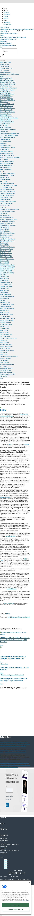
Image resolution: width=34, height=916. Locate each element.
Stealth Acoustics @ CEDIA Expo (9, 74)
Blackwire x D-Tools (6, 78)
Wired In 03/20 (4, 342)
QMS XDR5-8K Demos (6, 98)
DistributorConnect (5, 72)
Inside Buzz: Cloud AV (6, 368)
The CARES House (5, 370)
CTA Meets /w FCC (5, 251)
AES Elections (4, 102)
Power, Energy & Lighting (7, 175)
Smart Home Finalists (6, 110)
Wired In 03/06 (4, 362)
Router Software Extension (7, 225)
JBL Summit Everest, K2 (7, 189)
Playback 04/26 (4, 261)
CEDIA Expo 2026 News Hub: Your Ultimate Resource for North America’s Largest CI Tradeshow (15, 640)
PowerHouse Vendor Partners (8, 356)
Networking (4, 33)
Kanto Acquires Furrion (6, 163)
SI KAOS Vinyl (4, 159)
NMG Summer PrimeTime (7, 191)
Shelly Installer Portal (6, 197)
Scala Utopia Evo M (5, 145)
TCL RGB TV (3, 275)
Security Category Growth (7, 318)
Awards (6, 18)
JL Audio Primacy (5, 237)
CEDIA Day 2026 (5, 316)
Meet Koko (3, 143)
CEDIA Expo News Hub (6, 217)
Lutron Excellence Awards (7, 147)
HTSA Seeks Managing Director (9, 135)
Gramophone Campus (6, 235)
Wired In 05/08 (4, 229)
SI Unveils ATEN (4, 149)
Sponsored (27, 29)
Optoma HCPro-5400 (6, 271)
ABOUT (1, 879)
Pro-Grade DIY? (4, 360)
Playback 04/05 (4, 310)
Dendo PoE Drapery (5, 114)
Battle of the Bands (5, 294)
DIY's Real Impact (5, 328)
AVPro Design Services (7, 161)
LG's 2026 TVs (4, 366)
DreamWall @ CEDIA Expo (7, 100)
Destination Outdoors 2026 (8, 84)
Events (6, 16)
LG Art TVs (3, 207)
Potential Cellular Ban (6, 203)
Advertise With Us (5, 39)
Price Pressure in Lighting (7, 193)
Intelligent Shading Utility (7, 364)
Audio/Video (8, 37)
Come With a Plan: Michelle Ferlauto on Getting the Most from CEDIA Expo (13, 657)
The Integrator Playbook (7, 183)
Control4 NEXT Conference (7, 82)
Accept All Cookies (15, 905)
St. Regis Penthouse (6, 324)
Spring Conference (9, 603)
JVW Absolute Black (6, 86)
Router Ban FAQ (4, 281)
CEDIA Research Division (7, 233)
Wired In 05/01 (4, 245)
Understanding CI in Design (8, 201)
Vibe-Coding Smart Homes (7, 239)
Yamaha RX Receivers (6, 223)
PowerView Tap (4, 66)
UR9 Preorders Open (6, 334)
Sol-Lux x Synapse (5, 358)
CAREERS (6, 879)
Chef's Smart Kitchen (6, 253)
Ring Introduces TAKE (6, 68)
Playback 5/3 (4, 243)
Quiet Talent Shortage (6, 372)
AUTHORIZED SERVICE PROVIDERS (17, 879)
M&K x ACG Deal (5, 302)
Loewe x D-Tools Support (7, 267)
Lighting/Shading (17, 37)
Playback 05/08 (4, 227)
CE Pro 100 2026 (5, 205)
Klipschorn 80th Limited (7, 104)
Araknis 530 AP (4, 332)
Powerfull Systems (12, 589)
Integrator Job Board (6, 344)
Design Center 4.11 (5, 292)
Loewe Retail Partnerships (7, 221)
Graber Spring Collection (7, 241)
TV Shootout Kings (5, 141)
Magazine (5, 43)
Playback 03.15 (4, 352)
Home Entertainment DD (7, 122)
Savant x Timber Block (6, 314)
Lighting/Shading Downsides (8, 185)
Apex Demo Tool (5, 92)
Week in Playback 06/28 (7, 155)
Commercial (11, 33)
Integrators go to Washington (8, 88)
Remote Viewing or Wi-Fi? (7, 374)
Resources (7, 14)
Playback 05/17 (4, 213)
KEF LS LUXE (4, 126)
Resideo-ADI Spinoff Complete (9, 118)
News (2, 29)
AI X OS (2, 171)
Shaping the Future (5, 62)
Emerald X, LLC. (7, 876)
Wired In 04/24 (4, 263)
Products (10, 29)
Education (14, 617)
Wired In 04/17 (4, 279)
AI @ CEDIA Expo (5, 348)
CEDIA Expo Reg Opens (7, 304)
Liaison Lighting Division (7, 259)
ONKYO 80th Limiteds (6, 106)
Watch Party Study (5, 167)
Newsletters (8, 45)
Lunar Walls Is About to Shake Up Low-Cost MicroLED (14, 668)
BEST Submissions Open (7, 265)
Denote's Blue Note (5, 306)
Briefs (6, 29)
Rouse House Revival (6, 346)
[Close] (29, 883)
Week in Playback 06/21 (7, 165)
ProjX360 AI (3, 300)
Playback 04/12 (4, 288)
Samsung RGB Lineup (6, 286)
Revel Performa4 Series (7, 308)
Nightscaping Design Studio (8, 130)
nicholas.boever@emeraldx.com (9, 850)
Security (24, 37)
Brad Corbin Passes (6, 169)
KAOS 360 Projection (6, 116)
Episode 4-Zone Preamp (7, 273)
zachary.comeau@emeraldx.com (9, 844)
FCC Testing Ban (4, 231)
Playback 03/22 (4, 340)
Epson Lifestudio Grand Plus (8, 338)
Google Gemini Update (6, 249)
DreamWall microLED (6, 283)
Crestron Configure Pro (6, 151)
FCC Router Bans (5, 336)
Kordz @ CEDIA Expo (6, 96)
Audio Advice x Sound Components (10, 157)
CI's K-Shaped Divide (6, 284)
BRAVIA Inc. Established (7, 320)
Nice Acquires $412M (6, 153)
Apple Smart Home (5, 128)
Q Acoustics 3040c (5, 120)
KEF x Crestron (4, 70)
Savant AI (2, 76)
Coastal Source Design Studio (8, 219)
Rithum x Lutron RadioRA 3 (7, 112)
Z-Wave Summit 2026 (6, 257)
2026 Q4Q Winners (5, 322)
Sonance (26, 444)
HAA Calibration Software (7, 247)
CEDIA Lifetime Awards (7, 80)
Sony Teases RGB (5, 298)
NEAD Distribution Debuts (7, 137)
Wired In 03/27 (4, 330)
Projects (6, 12)
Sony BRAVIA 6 (4, 64)
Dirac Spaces (4, 132)
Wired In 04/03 (4, 312)
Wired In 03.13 (4, 354)
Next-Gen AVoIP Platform (7, 90)
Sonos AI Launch (5, 124)
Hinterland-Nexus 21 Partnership (9, 134)
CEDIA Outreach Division (7, 269)
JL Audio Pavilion (5, 179)
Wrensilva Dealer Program (7, 211)
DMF (26, 559)
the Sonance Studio (5, 497)
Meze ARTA (3, 181)
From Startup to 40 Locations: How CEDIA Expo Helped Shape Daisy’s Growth (14, 679)
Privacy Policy (25, 900)
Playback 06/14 (4, 177)
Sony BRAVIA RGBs (5, 199)
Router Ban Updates (5, 255)
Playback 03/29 (4, 326)
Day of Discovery (5, 215)
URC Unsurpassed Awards (7, 173)
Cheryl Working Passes (7, 195)
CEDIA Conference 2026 (7, 296)
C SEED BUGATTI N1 (6, 187)
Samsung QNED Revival (7, 350)
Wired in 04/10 (4, 290)
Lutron (1, 560)
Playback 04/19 (4, 277)
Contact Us (3, 852)
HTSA (10, 444)
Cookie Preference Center (15, 909)
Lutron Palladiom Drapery (7, 108)
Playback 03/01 (4, 376)
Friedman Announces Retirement (9, 209)
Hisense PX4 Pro (5, 139)
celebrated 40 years (10, 536)
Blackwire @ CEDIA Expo (7, 94)
